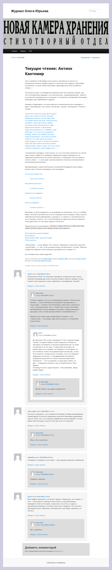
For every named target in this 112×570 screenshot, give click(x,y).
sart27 (30, 274)
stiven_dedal (32, 411)
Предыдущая (85, 57)
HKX (30, 51)
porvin (30, 497)
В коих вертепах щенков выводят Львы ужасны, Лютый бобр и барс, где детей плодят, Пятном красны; (38, 236)
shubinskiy (31, 457)
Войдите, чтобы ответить (36, 286)
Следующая (96, 57)
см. (74, 249)
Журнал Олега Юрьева (29, 10)
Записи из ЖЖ (62, 259)
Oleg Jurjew (48, 259)
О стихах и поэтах (80, 259)
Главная (14, 51)
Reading (23, 51)
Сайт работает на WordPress (56, 563)
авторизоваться (58, 551)
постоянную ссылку (44, 261)
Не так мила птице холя (33, 174)
